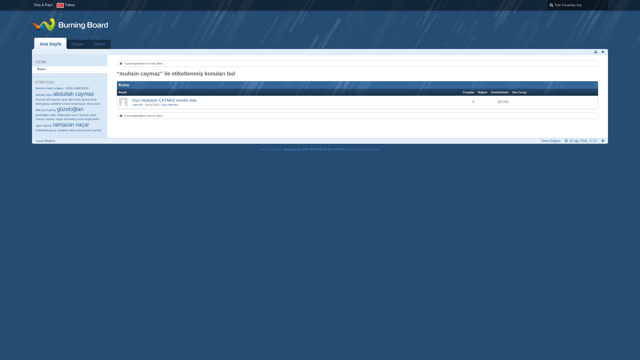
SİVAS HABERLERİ (77, 88)
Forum (77, 44)
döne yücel (93, 103)
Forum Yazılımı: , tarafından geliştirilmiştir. (320, 149)
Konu (41, 69)
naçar (59, 119)
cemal (66, 103)
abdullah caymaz (73, 94)
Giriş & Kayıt (43, 5)
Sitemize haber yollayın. (50, 88)
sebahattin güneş (46, 130)
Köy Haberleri (170, 104)
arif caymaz (53, 99)
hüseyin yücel (87, 115)
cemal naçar (78, 103)
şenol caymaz (93, 130)
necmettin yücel (73, 119)
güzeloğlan (70, 109)
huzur (74, 115)
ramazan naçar (71, 125)
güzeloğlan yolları (46, 115)
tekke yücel (77, 130)
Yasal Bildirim (45, 141)
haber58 (137, 104)
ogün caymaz (44, 125)
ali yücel (40, 99)
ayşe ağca (68, 99)
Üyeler (100, 44)
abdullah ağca (44, 94)
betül (93, 99)
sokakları (62, 130)
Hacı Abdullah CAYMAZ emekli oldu (164, 100)
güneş (52, 110)
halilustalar (64, 115)
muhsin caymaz (45, 119)
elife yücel (42, 110)
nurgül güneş (92, 119)
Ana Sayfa (50, 44)
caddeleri (56, 103)
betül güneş (43, 103)
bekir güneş (82, 99)
